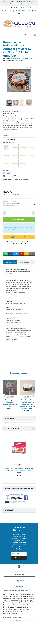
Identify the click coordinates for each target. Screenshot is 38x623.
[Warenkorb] (34, 34)
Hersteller (30, 7)
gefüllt (8, 173)
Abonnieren (19, 558)
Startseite (14, 7)
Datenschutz (17, 617)
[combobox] (19, 138)
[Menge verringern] (4, 213)
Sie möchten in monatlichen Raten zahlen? (19, 243)
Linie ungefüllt (11, 176)
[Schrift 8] (6, 163)
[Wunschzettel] (29, 34)
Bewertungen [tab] (24, 262)
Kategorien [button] (9, 418)
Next (34, 396)
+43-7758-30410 (20, 11)
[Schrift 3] (31, 147)
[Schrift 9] (14, 163)
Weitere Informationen (22, 244)
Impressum (7, 617)
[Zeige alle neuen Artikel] (33, 429)
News (6, 7)
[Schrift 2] (23, 147)
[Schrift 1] (14, 147)
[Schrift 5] (14, 155)
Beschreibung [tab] (10, 262)
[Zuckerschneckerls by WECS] (10, 397)
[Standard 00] (6, 147)
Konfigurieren (19, 581)
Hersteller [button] (9, 510)
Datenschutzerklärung (19, 538)
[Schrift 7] (31, 155)
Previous (4, 396)
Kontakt (22, 7)
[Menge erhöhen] (33, 213)
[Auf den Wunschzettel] (31, 68)
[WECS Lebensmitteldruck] (19, 24)
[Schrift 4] (6, 155)
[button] (20, 34)
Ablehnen (19, 586)
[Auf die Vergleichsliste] (28, 68)
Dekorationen (15, 116)
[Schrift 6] (23, 155)
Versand (17, 194)
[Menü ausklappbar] (2, 34)
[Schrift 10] (23, 163)
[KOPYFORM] (19, 465)
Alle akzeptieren (19, 574)
